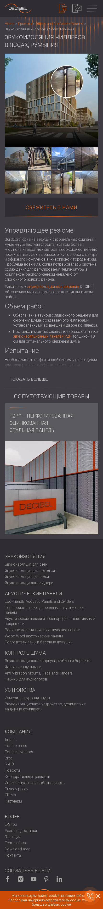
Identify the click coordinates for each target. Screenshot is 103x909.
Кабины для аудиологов (26, 679)
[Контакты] (77, 8)
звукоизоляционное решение (53, 286)
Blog (8, 758)
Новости (12, 770)
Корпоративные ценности (27, 776)
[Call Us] (90, 896)
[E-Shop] (63, 8)
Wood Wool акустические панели (34, 636)
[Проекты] (18, 8)
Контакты (13, 855)
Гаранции (13, 837)
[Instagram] (20, 879)
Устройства (20, 690)
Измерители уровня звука (27, 698)
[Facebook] (8, 879)
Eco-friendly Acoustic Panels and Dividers (39, 601)
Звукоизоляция (25, 556)
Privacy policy (16, 789)
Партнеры (13, 801)
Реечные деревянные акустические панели (42, 630)
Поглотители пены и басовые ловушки (38, 642)
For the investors (19, 752)
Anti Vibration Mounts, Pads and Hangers (39, 673)
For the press (16, 745)
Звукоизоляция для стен (26, 564)
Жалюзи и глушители (23, 667)
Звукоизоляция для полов (27, 576)
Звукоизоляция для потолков (30, 570)
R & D (9, 764)
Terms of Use (16, 843)
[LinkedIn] (59, 879)
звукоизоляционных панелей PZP (42, 336)
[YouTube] (33, 879)
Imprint (11, 739)
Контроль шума (25, 653)
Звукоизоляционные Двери (29, 582)
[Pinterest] (46, 879)
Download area (17, 849)
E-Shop (11, 824)
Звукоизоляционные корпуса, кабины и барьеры (48, 660)
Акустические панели (33, 594)
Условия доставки (21, 830)
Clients (10, 795)
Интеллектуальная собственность (35, 783)
